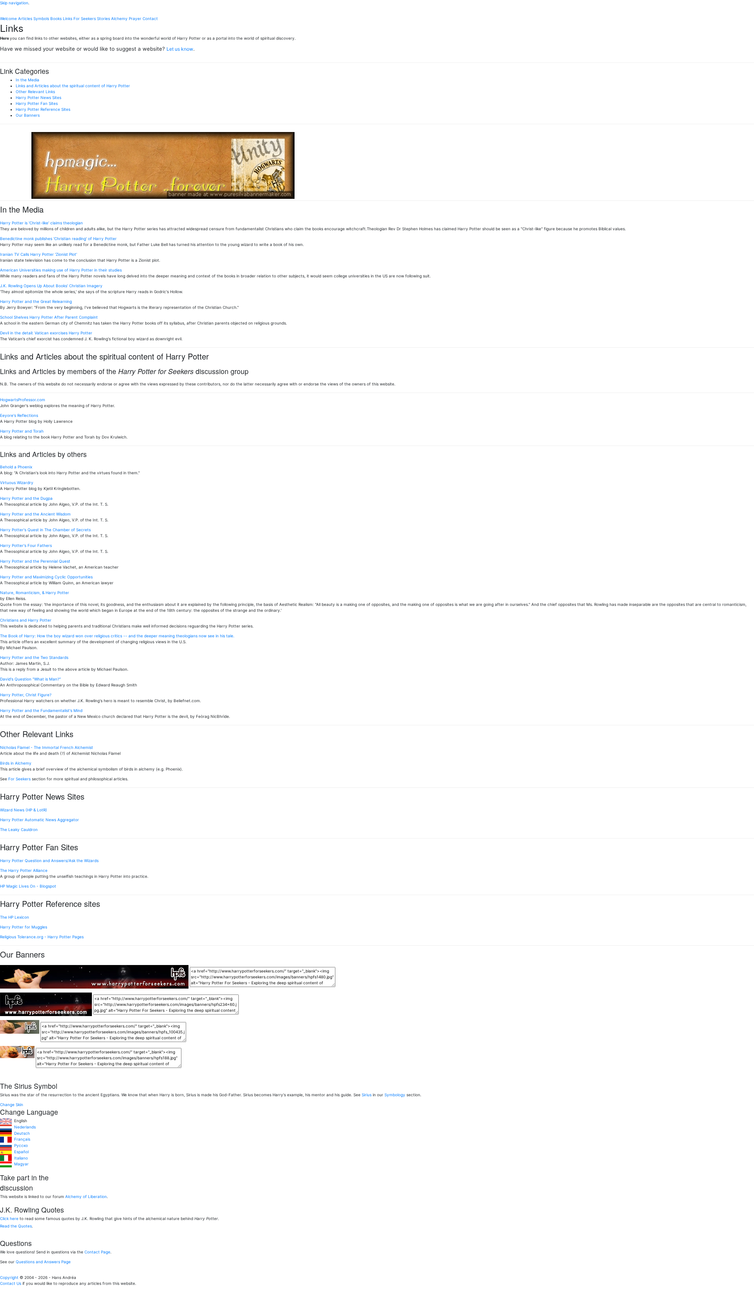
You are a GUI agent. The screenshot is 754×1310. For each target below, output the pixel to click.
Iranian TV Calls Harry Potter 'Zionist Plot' (38, 254)
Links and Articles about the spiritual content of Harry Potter (73, 85)
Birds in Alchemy (15, 763)
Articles (25, 18)
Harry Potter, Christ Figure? (25, 694)
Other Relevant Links (35, 91)
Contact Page (97, 1251)
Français (21, 1139)
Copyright (9, 1277)
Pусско (20, 1145)
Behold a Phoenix (16, 466)
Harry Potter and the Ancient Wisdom (35, 514)
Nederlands (24, 1127)
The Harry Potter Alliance (24, 870)
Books (56, 18)
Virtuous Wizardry (16, 482)
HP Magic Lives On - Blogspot (28, 886)
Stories (103, 18)
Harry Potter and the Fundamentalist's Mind (41, 710)
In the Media (27, 79)
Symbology (394, 1094)
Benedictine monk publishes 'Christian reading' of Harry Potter (58, 238)
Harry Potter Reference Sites (43, 109)
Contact (150, 18)
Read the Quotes (16, 1226)
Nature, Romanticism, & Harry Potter (34, 592)
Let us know (180, 49)
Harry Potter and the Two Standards (34, 657)
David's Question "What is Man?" (30, 679)
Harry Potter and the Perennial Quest (35, 561)
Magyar (20, 1163)
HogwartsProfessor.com (22, 399)
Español (20, 1151)
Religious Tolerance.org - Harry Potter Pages (42, 936)
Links (67, 18)
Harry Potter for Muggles (23, 927)
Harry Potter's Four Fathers (26, 545)
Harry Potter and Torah (22, 431)
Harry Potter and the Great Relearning (36, 301)
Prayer (135, 18)
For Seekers (84, 18)
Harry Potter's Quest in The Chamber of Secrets (45, 529)
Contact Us (10, 1283)
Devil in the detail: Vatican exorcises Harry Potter (46, 332)
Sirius (367, 1094)
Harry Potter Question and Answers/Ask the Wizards (49, 860)
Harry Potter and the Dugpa (26, 498)
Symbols (41, 18)
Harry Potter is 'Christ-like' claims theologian (41, 222)
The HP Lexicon (14, 917)
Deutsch (21, 1133)
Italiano (20, 1158)
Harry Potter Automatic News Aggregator (39, 819)
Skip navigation (14, 2)
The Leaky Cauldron (19, 829)
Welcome (8, 18)
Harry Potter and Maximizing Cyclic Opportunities (46, 576)
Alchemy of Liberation (86, 1196)
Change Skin (11, 1104)
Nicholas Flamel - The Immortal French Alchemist (46, 747)
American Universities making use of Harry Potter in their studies (61, 270)
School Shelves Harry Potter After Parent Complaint (49, 317)
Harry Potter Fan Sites (37, 103)
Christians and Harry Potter (25, 620)
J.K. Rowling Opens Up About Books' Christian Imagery (51, 285)
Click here (9, 1218)
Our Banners (28, 115)
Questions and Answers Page (43, 1261)
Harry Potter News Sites (38, 97)
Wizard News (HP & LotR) (23, 809)
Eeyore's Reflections (19, 415)
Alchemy (119, 18)
